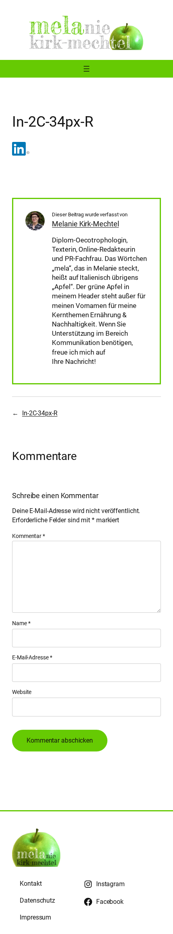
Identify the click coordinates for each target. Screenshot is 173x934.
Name (21, 623)
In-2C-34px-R (40, 413)
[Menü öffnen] (86, 69)
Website (21, 692)
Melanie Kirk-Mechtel (85, 224)
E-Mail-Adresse (32, 657)
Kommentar (28, 536)
